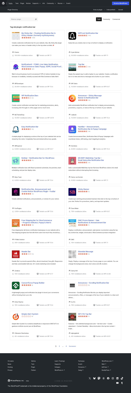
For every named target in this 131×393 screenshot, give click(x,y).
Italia (27, 381)
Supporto (58, 364)
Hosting (10, 367)
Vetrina (33, 361)
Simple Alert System (29, 314)
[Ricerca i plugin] (36, 19)
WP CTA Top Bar (85, 314)
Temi (32, 364)
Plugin (33, 367)
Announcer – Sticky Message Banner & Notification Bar (90, 97)
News (9, 364)
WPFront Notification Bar (88, 33)
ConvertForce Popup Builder (32, 283)
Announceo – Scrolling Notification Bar (93, 283)
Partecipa (81, 361)
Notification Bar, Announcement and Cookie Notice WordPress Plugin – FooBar (38, 190)
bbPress (105, 367)
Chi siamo (11, 361)
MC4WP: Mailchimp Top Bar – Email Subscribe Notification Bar (91, 159)
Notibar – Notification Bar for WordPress (37, 158)
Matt (104, 364)
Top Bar (81, 64)
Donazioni (82, 367)
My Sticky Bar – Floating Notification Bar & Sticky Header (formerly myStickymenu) (38, 34)
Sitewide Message (85, 252)
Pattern (33, 370)
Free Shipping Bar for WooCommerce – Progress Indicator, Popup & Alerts (36, 221)
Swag (80, 370)
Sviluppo (57, 367)
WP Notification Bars (29, 96)
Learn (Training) (60, 361)
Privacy (10, 370)
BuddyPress (106, 370)
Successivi (72, 346)
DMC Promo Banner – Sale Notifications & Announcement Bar (92, 221)
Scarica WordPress (120, 3)
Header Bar (26, 252)
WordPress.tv (60, 370)
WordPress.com (107, 361)
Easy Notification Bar (29, 127)
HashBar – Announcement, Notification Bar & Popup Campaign (92, 128)
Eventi (80, 364)
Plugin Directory (13, 9)
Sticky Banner (83, 189)
